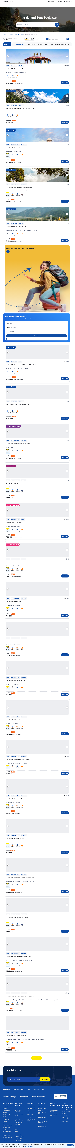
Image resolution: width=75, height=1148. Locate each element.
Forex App (29, 1117)
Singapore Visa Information (18, 1139)
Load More (36, 1058)
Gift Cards (17, 1124)
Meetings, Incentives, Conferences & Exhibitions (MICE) (19, 1120)
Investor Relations (7, 1137)
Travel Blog (18, 1134)
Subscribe (45, 1079)
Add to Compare (64, 61)
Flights (16, 1129)
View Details (65, 82)
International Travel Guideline (66, 1118)
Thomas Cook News (6, 1128)
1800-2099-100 (9, 1)
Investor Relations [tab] (38, 1097)
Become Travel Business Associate (8, 1124)
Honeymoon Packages (18, 1111)
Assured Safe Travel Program (66, 1110)
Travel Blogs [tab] (23, 1097)
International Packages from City (42, 1117)
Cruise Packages (54, 1108)
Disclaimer (6, 1117)
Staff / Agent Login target (31, 1109)
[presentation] (8, 56)
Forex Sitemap (42, 1108)
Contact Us (6, 1108)
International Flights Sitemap (42, 1125)
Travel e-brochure (31, 1106)
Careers (5, 1121)
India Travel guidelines (65, 1122)
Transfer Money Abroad (31, 1119)
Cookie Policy (6, 1135)
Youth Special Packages (53, 1114)
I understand (70, 1145)
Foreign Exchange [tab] (9, 1097)
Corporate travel (19, 1136)
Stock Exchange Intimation (7, 1132)
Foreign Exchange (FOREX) (19, 1114)
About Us (5, 1106)
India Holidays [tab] (38, 1089)
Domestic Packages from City (42, 1112)
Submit (36, 336)
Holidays (17, 1108)
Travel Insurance (19, 1127)
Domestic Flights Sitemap (42, 1122)
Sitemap (40, 1106)
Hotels (16, 1131)
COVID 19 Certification (65, 1114)
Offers (28, 1112)
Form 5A (5, 1140)
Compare (40, 39)
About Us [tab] (6, 1089)
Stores (60, 1)
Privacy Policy (16, 339)
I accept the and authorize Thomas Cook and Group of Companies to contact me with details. (32, 339)
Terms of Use (6, 1114)
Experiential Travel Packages (54, 1111)
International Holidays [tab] (21, 1089)
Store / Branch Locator (7, 1111)
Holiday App (30, 1114)
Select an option (53, 39)
